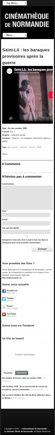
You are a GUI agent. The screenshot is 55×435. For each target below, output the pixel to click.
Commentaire (8, 184)
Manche (23, 147)
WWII (39, 147)
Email (4, 219)
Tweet (4, 154)
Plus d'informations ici (11, 278)
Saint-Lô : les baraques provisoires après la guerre (26, 56)
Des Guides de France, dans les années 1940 (21, 378)
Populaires (8, 373)
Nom (4, 211)
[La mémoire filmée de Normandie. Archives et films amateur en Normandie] (27, 19)
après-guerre (12, 147)
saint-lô (32, 147)
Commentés (22, 373)
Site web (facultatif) (10, 228)
